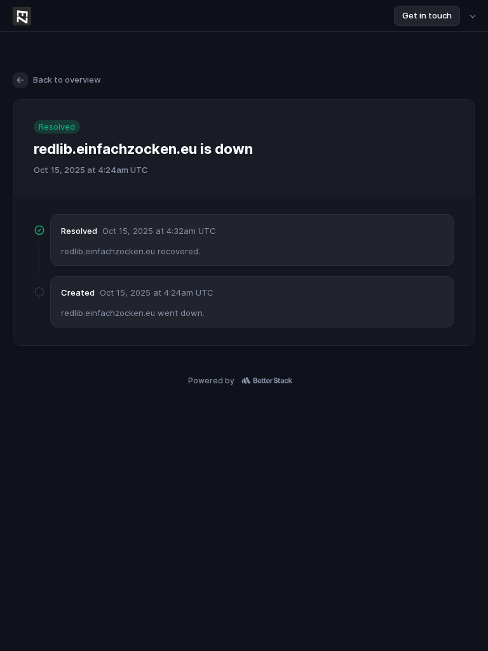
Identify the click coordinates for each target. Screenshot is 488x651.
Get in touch (427, 15)
